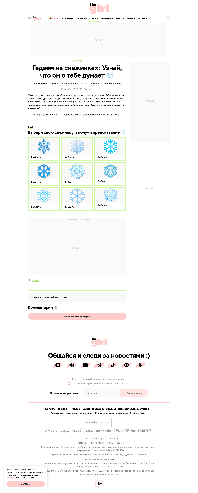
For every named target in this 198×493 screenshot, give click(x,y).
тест (64, 297)
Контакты (50, 409)
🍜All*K (53, 18)
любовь (81, 18)
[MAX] (57, 365)
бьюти (120, 18)
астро (142, 18)
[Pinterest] (126, 365)
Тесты (78, 61)
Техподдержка (137, 413)
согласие (81, 379)
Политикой (79, 383)
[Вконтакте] (71, 365)
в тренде (67, 18)
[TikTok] (112, 365)
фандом (107, 18)
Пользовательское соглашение (134, 409)
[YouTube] (85, 365)
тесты (94, 18)
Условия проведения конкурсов (99, 409)
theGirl (35, 280)
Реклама (76, 409)
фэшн (131, 18)
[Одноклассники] (140, 365)
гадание (37, 297)
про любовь (51, 297)
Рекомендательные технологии (111, 413)
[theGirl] (37, 18)
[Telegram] (99, 365)
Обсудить (88, 89)
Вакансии (62, 409)
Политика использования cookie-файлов (72, 413)
